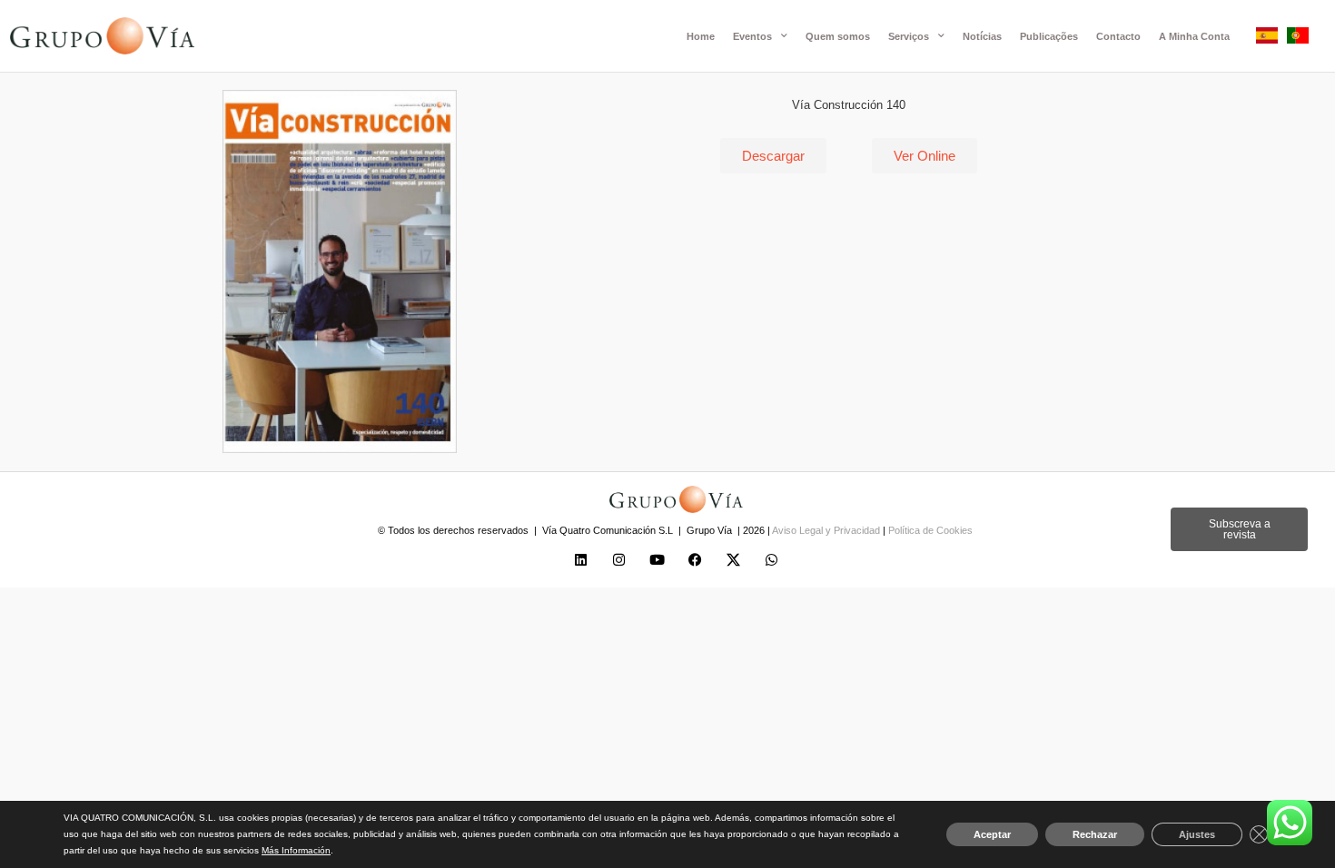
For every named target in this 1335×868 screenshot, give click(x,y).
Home (701, 36)
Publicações (1049, 36)
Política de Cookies (930, 530)
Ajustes (1197, 834)
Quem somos (838, 36)
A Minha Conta (1194, 36)
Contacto (1118, 36)
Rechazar (1095, 834)
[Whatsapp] (772, 560)
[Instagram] (619, 560)
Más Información (296, 850)
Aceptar (992, 834)
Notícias (982, 36)
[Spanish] (1267, 38)
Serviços (908, 36)
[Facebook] (695, 560)
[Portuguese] (1298, 38)
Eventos (752, 36)
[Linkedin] (581, 560)
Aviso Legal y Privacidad (827, 530)
